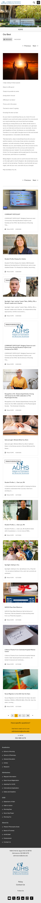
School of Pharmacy (10, 755)
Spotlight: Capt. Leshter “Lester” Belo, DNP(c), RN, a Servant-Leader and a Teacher (20, 302)
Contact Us (7, 842)
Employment (8, 838)
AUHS (20, 29)
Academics (6, 747)
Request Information (10, 776)
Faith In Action (8, 805)
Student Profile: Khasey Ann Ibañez (15, 259)
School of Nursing (9, 751)
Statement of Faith (9, 801)
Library (6, 763)
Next (34, 46)
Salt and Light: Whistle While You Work (17, 440)
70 (27, 715)
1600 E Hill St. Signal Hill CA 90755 (20, 851)
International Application (11, 788)
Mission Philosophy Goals (11, 827)
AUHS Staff (7, 834)
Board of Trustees (9, 830)
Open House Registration (11, 780)
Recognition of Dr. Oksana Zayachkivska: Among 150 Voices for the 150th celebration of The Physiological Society (19, 395)
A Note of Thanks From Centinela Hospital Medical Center (20, 650)
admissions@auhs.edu (20, 731)
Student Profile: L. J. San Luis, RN (15, 482)
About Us (5, 823)
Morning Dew (8, 809)
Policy (20, 882)
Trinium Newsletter (12, 193)
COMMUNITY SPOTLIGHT (12, 214)
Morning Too (7, 817)
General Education (9, 759)
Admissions (6, 772)
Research (6, 767)
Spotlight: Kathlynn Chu (12, 565)
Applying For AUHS (9, 784)
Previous (27, 46)
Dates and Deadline (10, 792)
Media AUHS (8, 39)
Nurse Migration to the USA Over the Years (17, 694)
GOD (3, 798)
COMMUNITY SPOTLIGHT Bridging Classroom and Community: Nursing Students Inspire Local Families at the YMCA (20, 347)
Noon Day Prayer (9, 813)
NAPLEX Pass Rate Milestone (13, 607)
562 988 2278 (20, 738)
